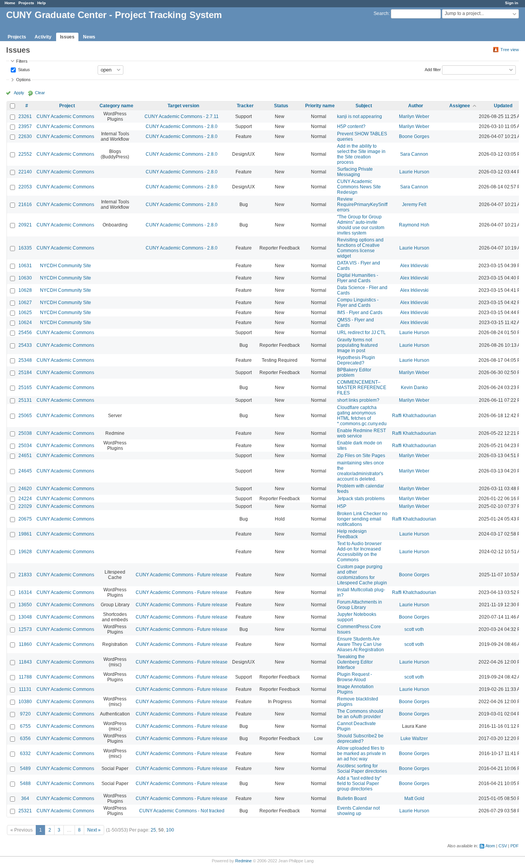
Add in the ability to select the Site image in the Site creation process (361, 154)
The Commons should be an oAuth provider (360, 714)
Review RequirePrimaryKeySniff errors (362, 204)
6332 (25, 753)
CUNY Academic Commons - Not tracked (181, 810)
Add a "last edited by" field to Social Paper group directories (359, 783)
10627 (25, 302)
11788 (25, 677)
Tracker (245, 105)
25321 (25, 810)
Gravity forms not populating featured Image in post (357, 345)
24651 (25, 455)
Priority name (320, 105)
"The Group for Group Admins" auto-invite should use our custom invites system (360, 225)
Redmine (243, 860)
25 (153, 830)
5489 (25, 768)
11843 (25, 662)
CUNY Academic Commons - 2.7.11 (182, 116)
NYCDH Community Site (65, 265)
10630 (25, 278)
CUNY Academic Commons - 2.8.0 (182, 126)
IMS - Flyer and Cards (359, 312)
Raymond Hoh (414, 225)
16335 (25, 248)
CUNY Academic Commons (65, 116)
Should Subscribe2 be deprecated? (360, 738)
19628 (25, 551)
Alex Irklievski (414, 265)
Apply (19, 92)
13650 (25, 604)
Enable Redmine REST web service (361, 433)
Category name (116, 105)
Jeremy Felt (414, 204)
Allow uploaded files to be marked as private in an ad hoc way (361, 753)
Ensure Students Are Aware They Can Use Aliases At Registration (360, 644)
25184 (25, 372)
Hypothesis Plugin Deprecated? (356, 360)
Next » (94, 830)
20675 (25, 519)
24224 (25, 498)
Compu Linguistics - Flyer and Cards (358, 302)
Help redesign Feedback (352, 534)
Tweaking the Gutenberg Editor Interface (355, 662)
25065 (25, 415)
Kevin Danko (414, 387)
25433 (25, 345)
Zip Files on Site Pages (361, 455)
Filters (22, 61)
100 (170, 830)
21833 (25, 574)
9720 (25, 714)
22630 (25, 136)
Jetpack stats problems (361, 498)
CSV (502, 845)
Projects (26, 3)
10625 (25, 312)
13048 (25, 617)
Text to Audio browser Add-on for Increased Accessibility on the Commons (359, 551)
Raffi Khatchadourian (414, 415)
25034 (25, 445)
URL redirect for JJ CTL (361, 332)
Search (381, 13)
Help (41, 3)
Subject (364, 105)
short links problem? (358, 400)
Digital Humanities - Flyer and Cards (357, 278)
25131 (25, 400)
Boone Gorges (414, 136)
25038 (25, 433)
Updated (503, 105)
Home (10, 3)
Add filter (433, 69)
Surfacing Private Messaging (355, 171)
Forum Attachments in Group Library (359, 604)
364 (25, 798)
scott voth (414, 629)
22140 (25, 172)
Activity (43, 37)
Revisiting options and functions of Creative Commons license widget (360, 248)
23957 (25, 126)
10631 (25, 265)
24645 (25, 471)
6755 (25, 726)
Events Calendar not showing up (358, 810)
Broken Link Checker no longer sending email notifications (362, 519)
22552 (25, 154)
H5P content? (351, 126)
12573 (25, 629)
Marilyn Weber (414, 116)
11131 (25, 689)
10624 (25, 322)
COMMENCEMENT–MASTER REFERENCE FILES (361, 387)
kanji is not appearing (359, 116)
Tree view (509, 49)
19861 (25, 534)
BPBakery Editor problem (354, 372)
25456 (25, 332)
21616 (25, 204)
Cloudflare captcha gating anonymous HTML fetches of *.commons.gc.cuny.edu (362, 415)
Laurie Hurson (414, 172)
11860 (25, 644)
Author (415, 105)
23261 (25, 116)
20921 (25, 225)
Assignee (459, 105)
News (89, 37)
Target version (183, 105)
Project (67, 105)
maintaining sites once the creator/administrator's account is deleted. (360, 471)
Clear (40, 92)
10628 (25, 290)
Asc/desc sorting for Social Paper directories (362, 768)
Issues (67, 37)
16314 (25, 592)
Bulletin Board (352, 798)
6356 (25, 738)
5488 (25, 783)
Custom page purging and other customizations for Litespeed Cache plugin (362, 575)
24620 (25, 488)
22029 (25, 506)
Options (23, 79)
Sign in (511, 3)
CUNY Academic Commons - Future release (182, 574)
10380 (25, 701)
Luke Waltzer (414, 738)
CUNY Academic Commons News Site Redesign (359, 187)
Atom (490, 845)
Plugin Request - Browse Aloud (354, 677)
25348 (25, 360)
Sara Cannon (414, 154)
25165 (25, 387)
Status (23, 69)
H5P (341, 506)
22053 (25, 187)
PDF (514, 845)
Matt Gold (414, 798)
